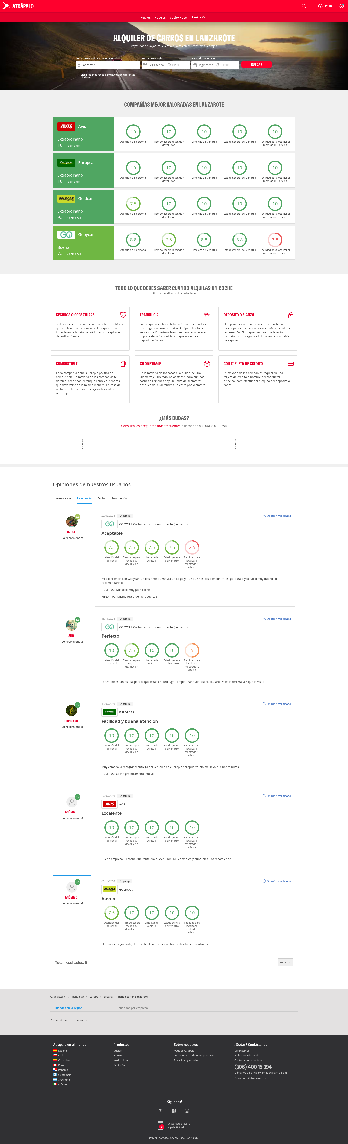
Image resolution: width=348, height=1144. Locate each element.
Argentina (64, 1079)
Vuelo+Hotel (121, 1060)
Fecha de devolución (203, 58)
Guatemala (64, 1075)
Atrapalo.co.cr (58, 996)
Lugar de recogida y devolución (95, 58)
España (108, 996)
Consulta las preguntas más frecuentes (151, 426)
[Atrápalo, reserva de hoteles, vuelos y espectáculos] (18, 6)
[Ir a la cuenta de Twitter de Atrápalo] (160, 1111)
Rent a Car (120, 1065)
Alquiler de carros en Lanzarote (69, 1020)
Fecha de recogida (153, 58)
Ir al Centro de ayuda (246, 1055)
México (62, 1084)
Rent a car (78, 996)
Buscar (256, 64)
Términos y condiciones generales (194, 1055)
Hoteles (118, 1055)
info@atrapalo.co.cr (254, 1078)
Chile (61, 1055)
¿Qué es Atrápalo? (185, 1050)
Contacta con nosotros (248, 1060)
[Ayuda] (325, 6)
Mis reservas (241, 1050)
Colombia (64, 1060)
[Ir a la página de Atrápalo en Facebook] (174, 1111)
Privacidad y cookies (186, 1060)
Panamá (63, 1070)
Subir (283, 962)
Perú (61, 1065)
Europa (94, 996)
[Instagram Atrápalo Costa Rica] (187, 1111)
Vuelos (118, 1050)
